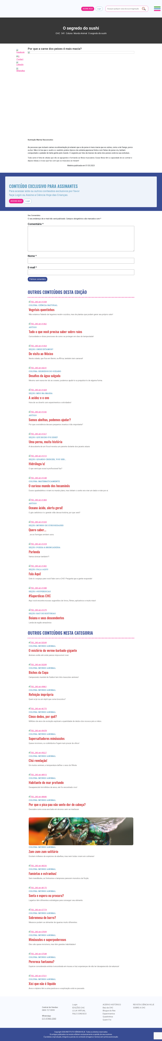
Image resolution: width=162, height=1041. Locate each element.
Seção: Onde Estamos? (41, 349)
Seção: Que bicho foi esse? (43, 437)
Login (99, 9)
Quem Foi (107, 1020)
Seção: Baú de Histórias (42, 613)
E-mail (32, 267)
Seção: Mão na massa (41, 393)
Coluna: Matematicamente (44, 481)
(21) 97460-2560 (49, 1019)
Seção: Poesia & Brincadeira (44, 547)
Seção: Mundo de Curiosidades (46, 525)
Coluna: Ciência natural (43, 305)
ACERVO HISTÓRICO (112, 1004)
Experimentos (109, 1013)
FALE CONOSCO (79, 1013)
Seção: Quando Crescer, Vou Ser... (47, 459)
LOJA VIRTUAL (79, 1010)
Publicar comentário (37, 279)
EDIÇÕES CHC (78, 1007)
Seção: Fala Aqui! (38, 569)
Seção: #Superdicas (40, 591)
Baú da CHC (108, 1007)
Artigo (33, 327)
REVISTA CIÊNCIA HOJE (143, 1004)
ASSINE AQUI (88, 9)
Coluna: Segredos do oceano (45, 371)
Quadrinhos (108, 1016)
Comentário (36, 224)
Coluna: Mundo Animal (42, 646)
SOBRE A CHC (139, 1007)
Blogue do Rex (109, 1010)
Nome (32, 255)
